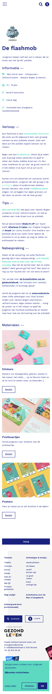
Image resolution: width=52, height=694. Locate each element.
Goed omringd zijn (31, 583)
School (7, 570)
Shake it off (28, 224)
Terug (26, 541)
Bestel (8, 389)
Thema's (8, 558)
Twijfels (7, 562)
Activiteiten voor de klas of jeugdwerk (35, 596)
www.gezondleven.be (13, 645)
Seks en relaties (7, 578)
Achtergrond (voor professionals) (13, 605)
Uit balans (30, 566)
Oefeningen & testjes (36, 558)
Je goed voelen (29, 577)
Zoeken (14, 619)
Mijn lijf (7, 583)
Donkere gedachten (9, 588)
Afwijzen (29, 685)
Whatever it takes (17, 227)
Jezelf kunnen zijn (31, 571)
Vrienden (8, 566)
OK (42, 685)
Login (36, 619)
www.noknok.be (40, 293)
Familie (7, 573)
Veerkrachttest (32, 562)
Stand (8, 230)
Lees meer (10, 685)
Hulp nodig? (9, 595)
